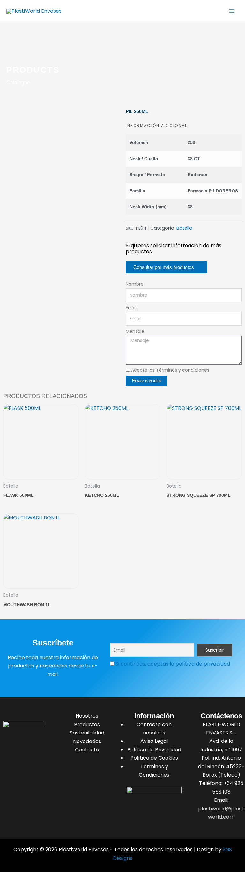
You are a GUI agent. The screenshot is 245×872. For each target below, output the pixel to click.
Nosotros (87, 715)
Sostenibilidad (87, 732)
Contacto (87, 749)
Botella (184, 228)
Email (131, 307)
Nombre (135, 284)
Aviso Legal (154, 741)
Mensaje (135, 331)
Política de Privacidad (154, 749)
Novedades (87, 741)
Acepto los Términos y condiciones (170, 370)
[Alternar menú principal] (232, 11)
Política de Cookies (154, 758)
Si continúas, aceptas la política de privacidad (172, 663)
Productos (87, 724)
